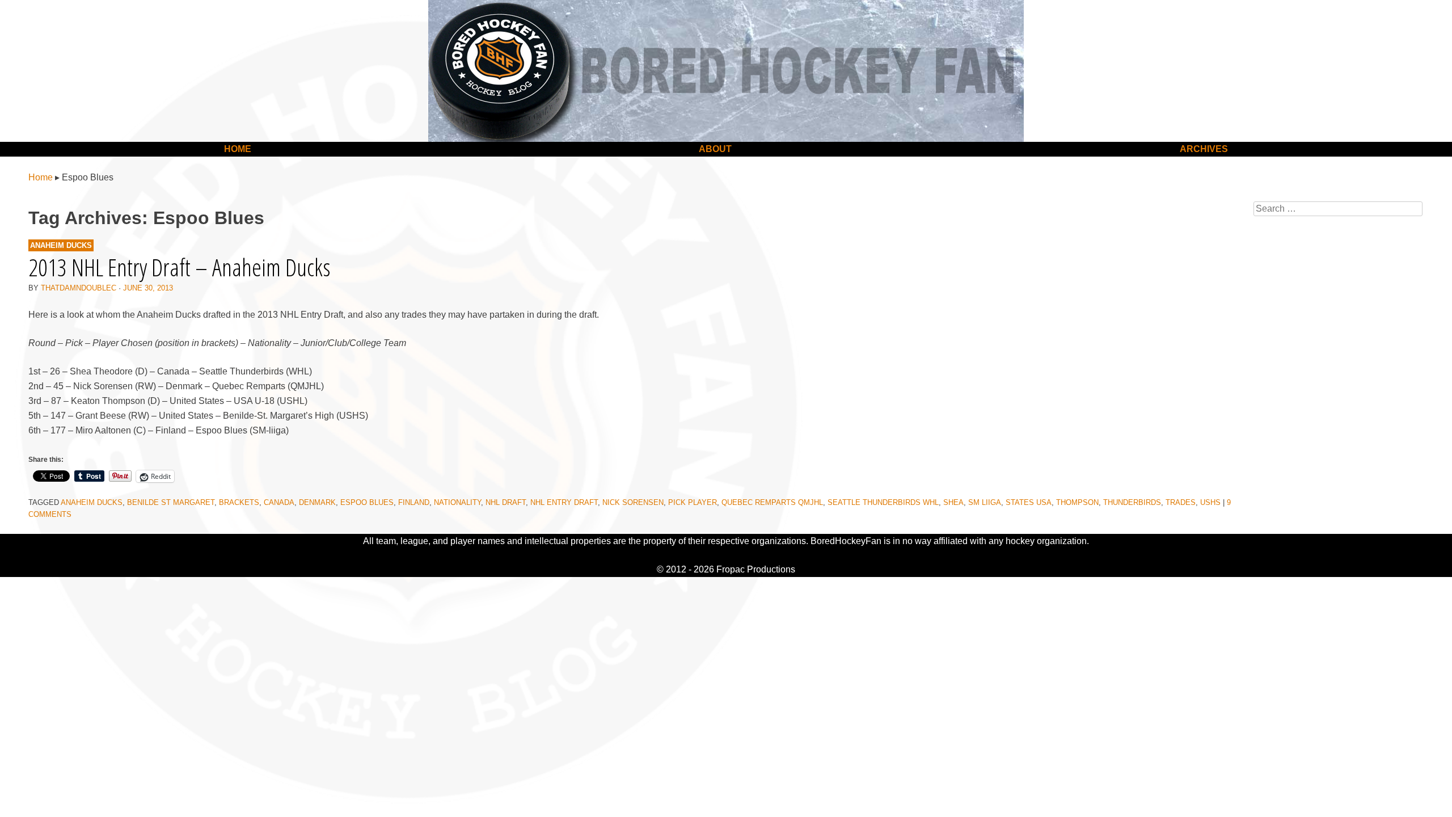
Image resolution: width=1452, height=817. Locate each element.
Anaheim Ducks (61, 245)
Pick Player (692, 502)
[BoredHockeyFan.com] (726, 71)
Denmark (317, 502)
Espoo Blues (367, 502)
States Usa (1029, 502)
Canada (279, 502)
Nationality (457, 502)
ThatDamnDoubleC (78, 288)
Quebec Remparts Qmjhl (772, 502)
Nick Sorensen (633, 502)
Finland (413, 502)
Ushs (1210, 502)
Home (237, 149)
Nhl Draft (506, 502)
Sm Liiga (984, 502)
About (715, 149)
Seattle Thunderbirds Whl (883, 502)
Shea (953, 502)
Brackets (239, 502)
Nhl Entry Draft (564, 502)
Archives (1204, 149)
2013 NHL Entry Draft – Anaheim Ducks (179, 267)
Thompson (1077, 502)
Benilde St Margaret (170, 502)
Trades (1181, 502)
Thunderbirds (1132, 502)
